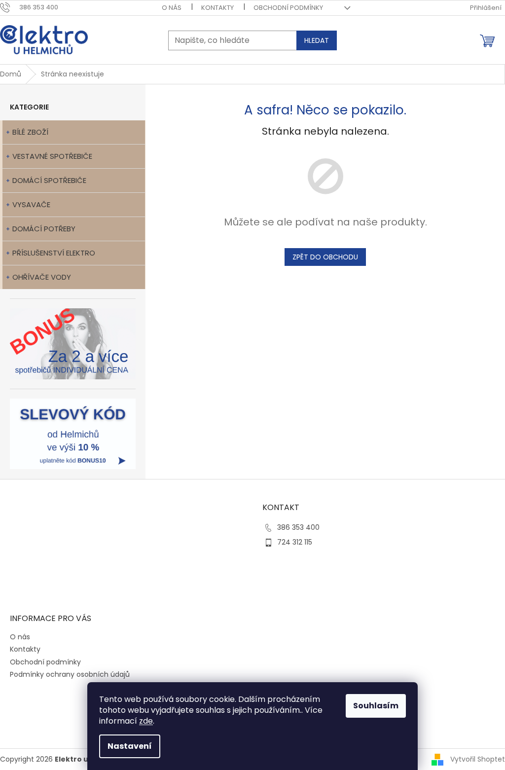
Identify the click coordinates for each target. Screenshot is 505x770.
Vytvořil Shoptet (477, 759)
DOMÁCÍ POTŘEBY (43, 228)
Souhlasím (375, 705)
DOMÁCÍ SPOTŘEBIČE (49, 180)
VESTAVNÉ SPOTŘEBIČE (52, 156)
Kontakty (217, 7)
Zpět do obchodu (325, 257)
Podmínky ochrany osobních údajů (70, 674)
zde (146, 721)
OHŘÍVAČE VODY (41, 277)
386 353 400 (298, 527)
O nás (171, 7)
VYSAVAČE (31, 204)
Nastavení (130, 746)
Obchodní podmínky (288, 7)
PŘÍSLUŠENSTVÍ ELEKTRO (53, 253)
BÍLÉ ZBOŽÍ (30, 132)
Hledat (316, 40)
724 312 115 (294, 542)
